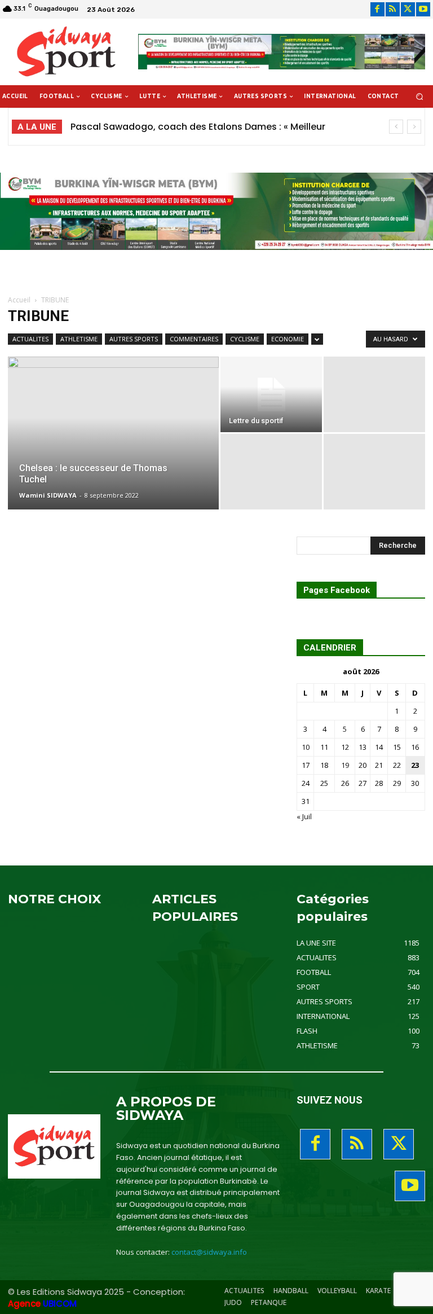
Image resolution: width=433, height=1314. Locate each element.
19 (345, 765)
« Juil (304, 816)
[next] (414, 127)
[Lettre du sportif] (271, 394)
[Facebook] (377, 9)
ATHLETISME (79, 339)
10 (306, 747)
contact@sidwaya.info (209, 1252)
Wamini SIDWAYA (48, 495)
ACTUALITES (30, 339)
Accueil (19, 300)
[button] (420, 97)
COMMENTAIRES (194, 339)
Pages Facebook (336, 590)
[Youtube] (423, 9)
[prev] (396, 127)
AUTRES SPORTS (133, 339)
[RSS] (392, 9)
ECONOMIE (287, 339)
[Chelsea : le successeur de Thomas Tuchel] (113, 427)
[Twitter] (408, 9)
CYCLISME (244, 339)
